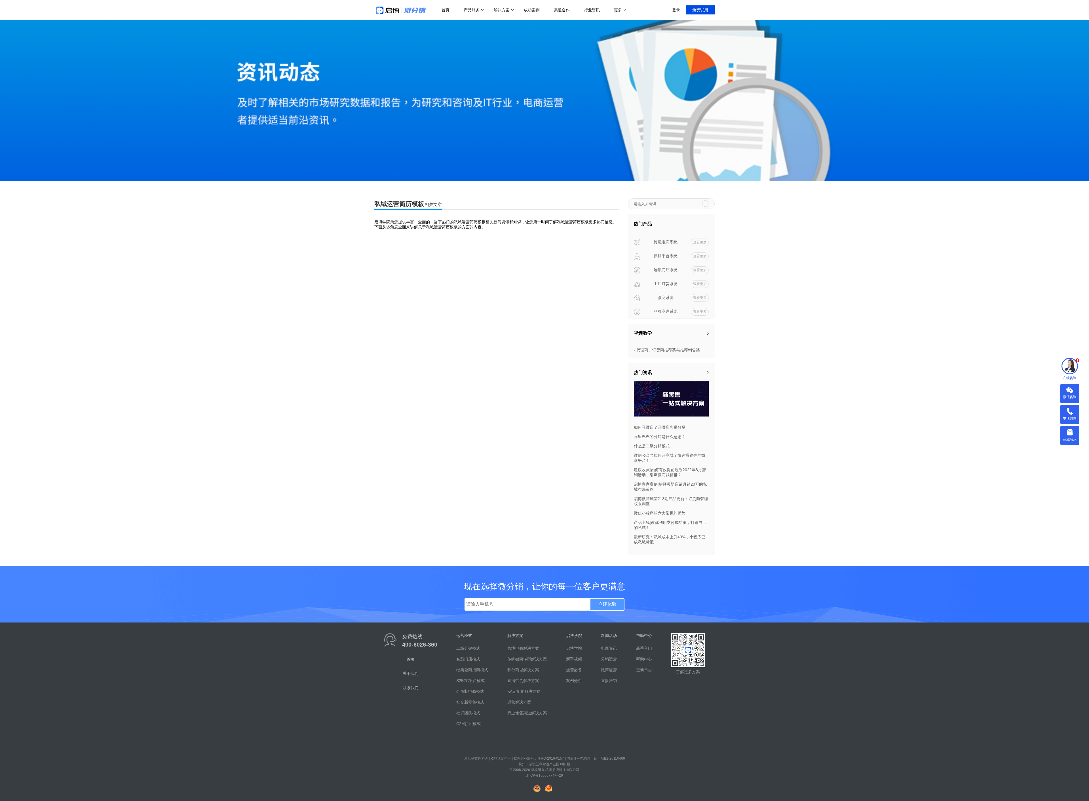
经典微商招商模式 (472, 670)
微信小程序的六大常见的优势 (659, 513)
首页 (445, 10)
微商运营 (609, 670)
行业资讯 (592, 10)
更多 (618, 10)
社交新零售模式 (470, 702)
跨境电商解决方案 (523, 648)
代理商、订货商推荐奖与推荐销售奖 (668, 350)
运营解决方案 (519, 702)
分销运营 (609, 659)
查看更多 (700, 242)
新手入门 (644, 648)
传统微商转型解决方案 (527, 659)
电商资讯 (609, 648)
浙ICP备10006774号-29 (544, 775)
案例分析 (574, 680)
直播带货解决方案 (523, 680)
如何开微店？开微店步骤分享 (659, 427)
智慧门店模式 (468, 659)
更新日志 (644, 670)
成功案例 (532, 10)
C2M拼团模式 (468, 723)
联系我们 (411, 687)
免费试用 (700, 10)
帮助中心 (644, 659)
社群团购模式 (468, 713)
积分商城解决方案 (523, 670)
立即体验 (607, 604)
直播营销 (609, 680)
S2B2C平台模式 (470, 680)
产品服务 (472, 10)
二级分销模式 (468, 648)
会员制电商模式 (470, 691)
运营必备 (574, 670)
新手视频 (574, 659)
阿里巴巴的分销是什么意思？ (659, 436)
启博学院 (574, 648)
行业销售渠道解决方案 (527, 713)
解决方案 (502, 10)
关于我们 (411, 673)
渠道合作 (562, 10)
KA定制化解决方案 (523, 691)
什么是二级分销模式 (652, 446)
